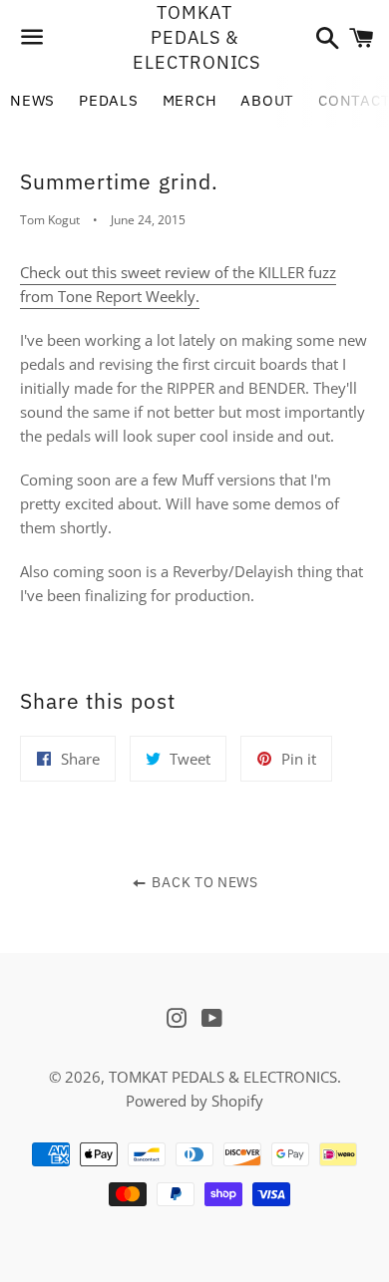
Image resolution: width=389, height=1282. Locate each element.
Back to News (203, 882)
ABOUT (267, 100)
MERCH (190, 100)
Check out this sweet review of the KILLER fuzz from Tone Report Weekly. (178, 284)
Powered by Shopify (194, 1101)
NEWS (32, 100)
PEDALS (109, 100)
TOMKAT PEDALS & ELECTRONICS (194, 37)
